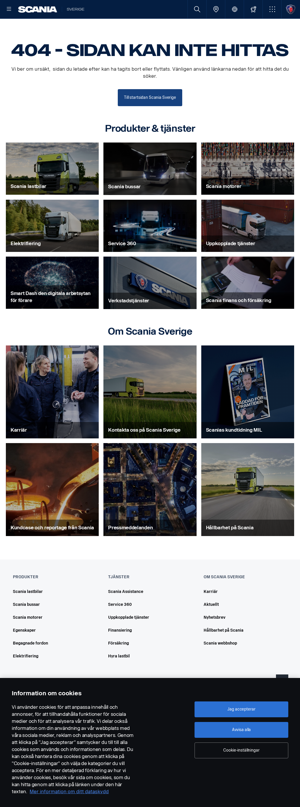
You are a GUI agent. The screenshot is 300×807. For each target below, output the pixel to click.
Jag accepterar (241, 709)
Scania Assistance (125, 591)
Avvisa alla (241, 729)
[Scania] (37, 9)
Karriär (211, 591)
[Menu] (9, 9)
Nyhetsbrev (215, 617)
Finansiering (120, 630)
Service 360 (120, 604)
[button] (272, 9)
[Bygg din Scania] (253, 9)
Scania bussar (26, 604)
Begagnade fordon (30, 643)
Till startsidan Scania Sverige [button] (150, 97)
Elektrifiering (25, 656)
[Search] (197, 9)
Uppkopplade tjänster (128, 617)
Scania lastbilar (28, 591)
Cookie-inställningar (241, 750)
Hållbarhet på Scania (223, 630)
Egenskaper (24, 630)
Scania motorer (27, 617)
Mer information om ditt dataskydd (69, 791)
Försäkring (118, 643)
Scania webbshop (220, 643)
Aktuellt (211, 604)
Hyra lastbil (119, 656)
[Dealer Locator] (216, 9)
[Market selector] (234, 9)
